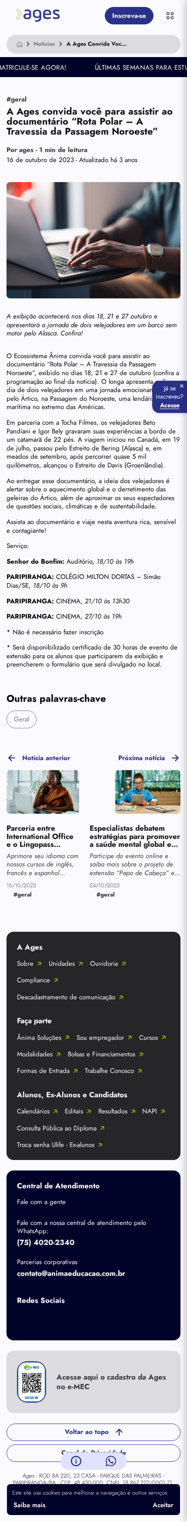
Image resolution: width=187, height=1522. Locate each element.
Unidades (62, 963)
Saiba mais (29, 1505)
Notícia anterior (46, 758)
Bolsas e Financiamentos (101, 1054)
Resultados (112, 1111)
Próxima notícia (141, 758)
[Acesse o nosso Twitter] (95, 1321)
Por (47, 150)
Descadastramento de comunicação (66, 997)
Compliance (33, 980)
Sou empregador (100, 1037)
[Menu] (170, 15)
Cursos (148, 1037)
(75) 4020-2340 (45, 1242)
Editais (74, 1111)
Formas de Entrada (43, 1071)
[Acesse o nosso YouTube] (130, 1321)
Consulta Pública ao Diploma (57, 1128)
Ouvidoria (104, 963)
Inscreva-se (129, 15)
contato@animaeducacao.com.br (71, 1273)
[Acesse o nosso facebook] (25, 1321)
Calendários (33, 1111)
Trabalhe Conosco (109, 1071)
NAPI (149, 1111)
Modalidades (35, 1054)
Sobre (25, 963)
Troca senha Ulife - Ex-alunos (55, 1145)
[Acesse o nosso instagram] (60, 1321)
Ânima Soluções (39, 1037)
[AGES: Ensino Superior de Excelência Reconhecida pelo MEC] (54, 15)
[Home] (19, 44)
